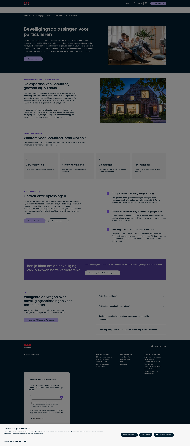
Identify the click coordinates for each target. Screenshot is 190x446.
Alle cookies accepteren (163, 434)
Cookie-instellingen (129, 434)
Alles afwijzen (146, 434)
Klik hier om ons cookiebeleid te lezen (15, 441)
